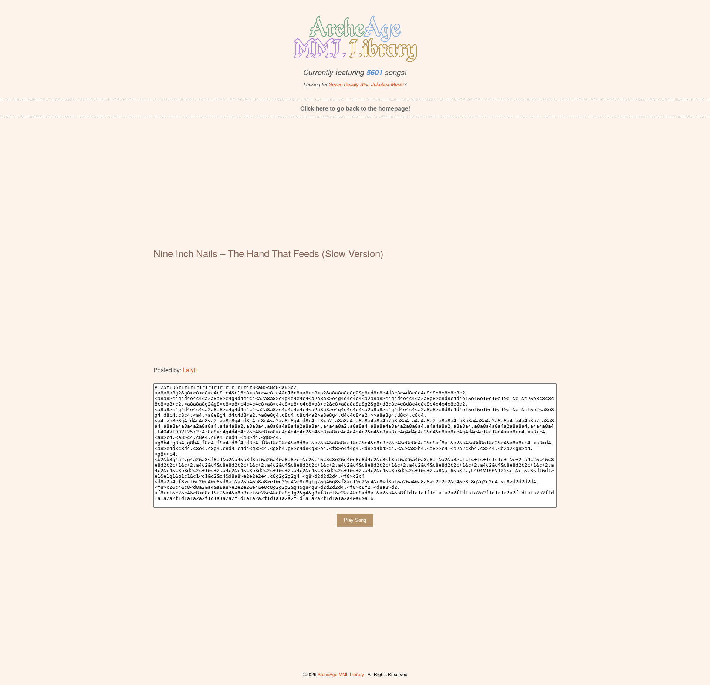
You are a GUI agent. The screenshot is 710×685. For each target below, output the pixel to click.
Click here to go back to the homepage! (355, 108)
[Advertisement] (355, 187)
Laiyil (190, 370)
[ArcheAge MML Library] (355, 36)
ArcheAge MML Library (341, 674)
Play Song (355, 520)
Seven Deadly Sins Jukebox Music (366, 84)
